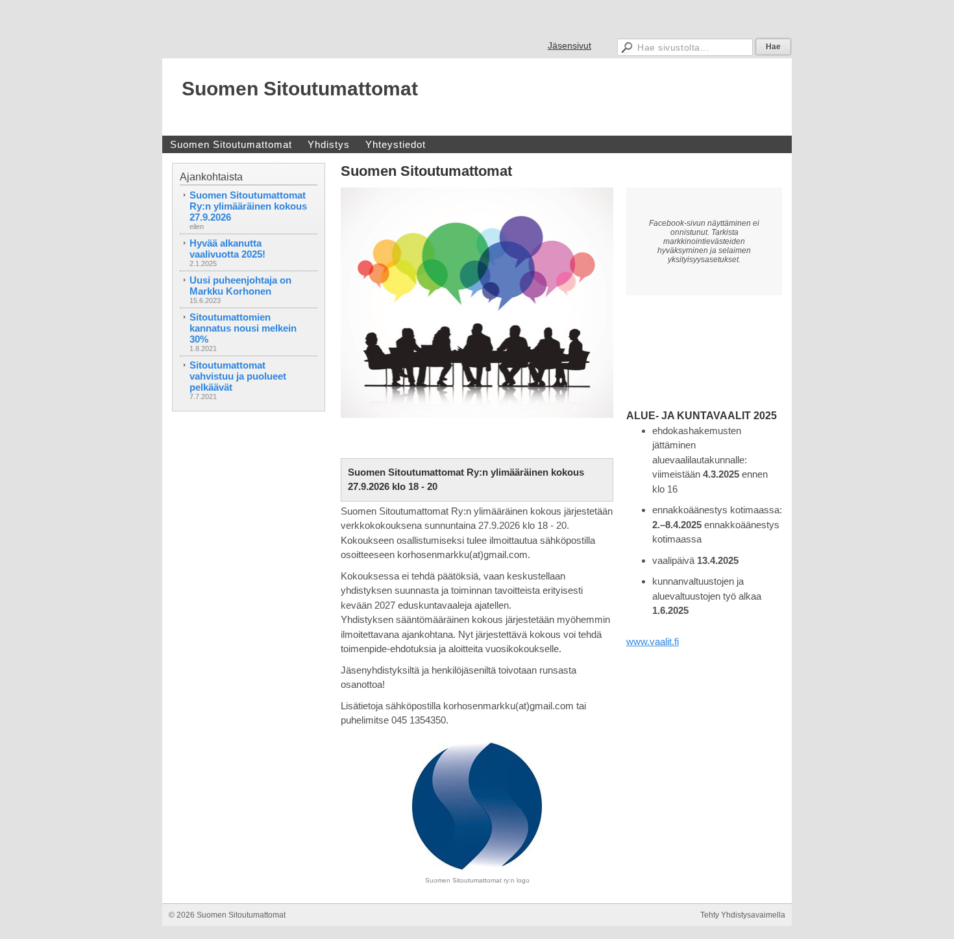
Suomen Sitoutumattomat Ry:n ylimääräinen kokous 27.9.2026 (248, 206)
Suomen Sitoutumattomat (300, 88)
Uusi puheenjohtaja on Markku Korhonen (240, 285)
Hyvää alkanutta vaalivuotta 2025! (227, 249)
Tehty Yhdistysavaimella (742, 915)
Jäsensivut (569, 45)
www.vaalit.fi (652, 641)
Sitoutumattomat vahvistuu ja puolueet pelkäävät (238, 376)
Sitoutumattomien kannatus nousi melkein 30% (243, 328)
